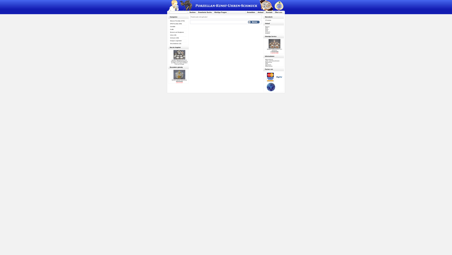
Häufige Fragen (220, 12)
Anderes (267, 33)
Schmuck (173, 38)
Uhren (172, 35)
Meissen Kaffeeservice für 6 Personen (274, 50)
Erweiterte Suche (205, 12)
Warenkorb (268, 17)
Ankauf (260, 12)
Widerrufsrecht (269, 59)
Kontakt (269, 12)
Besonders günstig (176, 67)
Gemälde (172, 26)
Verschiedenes (174, 43)
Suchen (193, 12)
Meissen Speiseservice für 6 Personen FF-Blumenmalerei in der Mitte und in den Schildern (179, 61)
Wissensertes (268, 66)
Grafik (172, 29)
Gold (266, 30)
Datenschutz (268, 62)
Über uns (278, 12)
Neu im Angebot (175, 47)
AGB (266, 63)
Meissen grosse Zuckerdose (179, 80)
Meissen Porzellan (175, 21)
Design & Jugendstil (175, 40)
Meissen (267, 26)
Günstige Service (270, 36)
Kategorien (173, 17)
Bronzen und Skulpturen (177, 32)
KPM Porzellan (174, 23)
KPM (266, 28)
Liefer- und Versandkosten (272, 61)
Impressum (268, 64)
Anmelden (251, 12)
